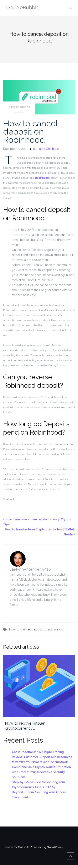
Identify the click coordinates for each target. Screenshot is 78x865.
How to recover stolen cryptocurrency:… (25, 725)
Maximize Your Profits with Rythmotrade (40, 762)
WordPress (55, 847)
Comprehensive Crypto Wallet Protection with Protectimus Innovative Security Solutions (41, 772)
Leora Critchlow (48, 148)
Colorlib (23, 847)
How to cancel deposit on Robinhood (30, 131)
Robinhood (42, 177)
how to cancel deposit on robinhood (36, 629)
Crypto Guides (19, 107)
